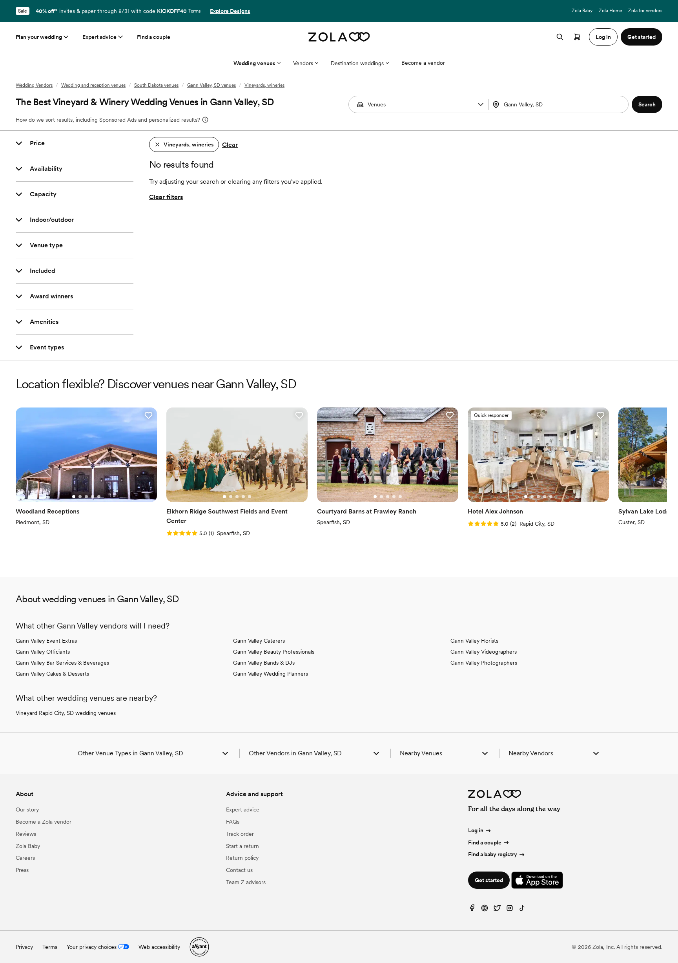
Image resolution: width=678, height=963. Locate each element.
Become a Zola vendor (43, 822)
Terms (194, 11)
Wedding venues (254, 63)
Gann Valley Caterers (259, 641)
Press (22, 870)
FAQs (232, 822)
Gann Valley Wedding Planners (270, 674)
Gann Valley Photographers (483, 663)
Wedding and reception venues (93, 85)
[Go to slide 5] (99, 496)
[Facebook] (472, 910)
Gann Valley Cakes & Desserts (52, 674)
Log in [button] (603, 37)
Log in (475, 830)
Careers (25, 858)
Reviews (26, 834)
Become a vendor (423, 63)
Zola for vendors (645, 10)
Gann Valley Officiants (43, 652)
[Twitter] (497, 910)
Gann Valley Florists (474, 641)
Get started (489, 880)
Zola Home (610, 10)
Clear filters (166, 197)
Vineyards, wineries (264, 85)
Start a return (242, 846)
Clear (230, 144)
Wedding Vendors (34, 85)
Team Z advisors (246, 882)
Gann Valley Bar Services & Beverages (62, 663)
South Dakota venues (156, 85)
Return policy (242, 858)
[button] (480, 104)
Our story (27, 809)
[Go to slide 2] (80, 496)
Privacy (24, 947)
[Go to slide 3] (86, 496)
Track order (240, 834)
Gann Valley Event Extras (46, 641)
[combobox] (559, 104)
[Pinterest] (484, 910)
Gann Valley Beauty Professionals (273, 652)
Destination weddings (357, 63)
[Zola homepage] (339, 37)
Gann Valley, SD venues (211, 85)
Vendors (303, 63)
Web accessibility (159, 947)
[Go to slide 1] (74, 496)
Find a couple (153, 37)
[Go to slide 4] (92, 496)
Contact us (239, 870)
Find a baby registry (492, 854)
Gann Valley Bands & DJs (264, 663)
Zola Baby (582, 10)
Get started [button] (641, 37)
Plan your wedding (39, 37)
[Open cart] (577, 37)
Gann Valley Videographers (483, 652)
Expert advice (99, 37)
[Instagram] (510, 910)
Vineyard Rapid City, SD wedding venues (66, 713)
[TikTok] (522, 910)
